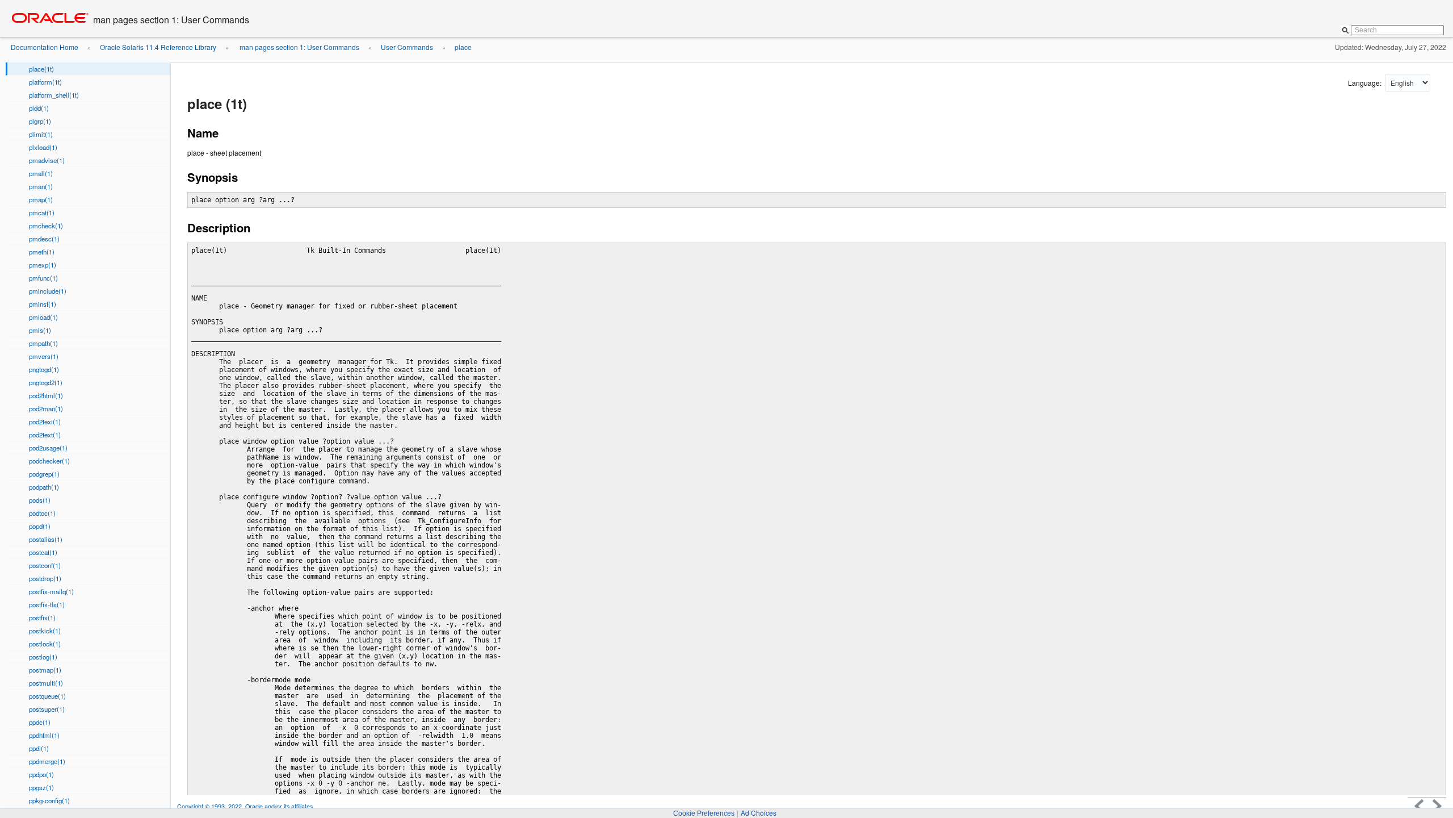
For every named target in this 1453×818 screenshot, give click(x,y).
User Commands (407, 47)
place (463, 47)
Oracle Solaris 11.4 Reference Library (158, 47)
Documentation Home (44, 47)
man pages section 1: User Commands (298, 47)
